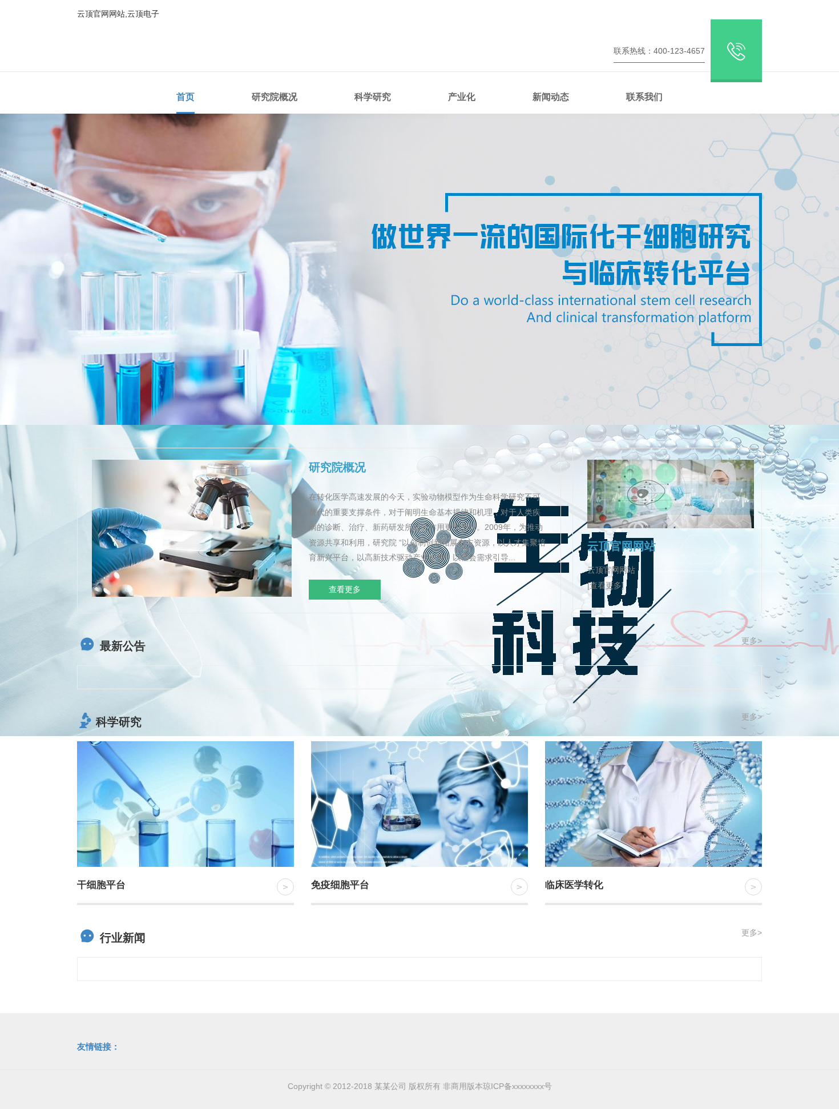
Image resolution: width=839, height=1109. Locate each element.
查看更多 (345, 589)
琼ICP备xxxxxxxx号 (517, 1086)
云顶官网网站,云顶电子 (118, 13)
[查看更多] (605, 585)
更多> (751, 640)
